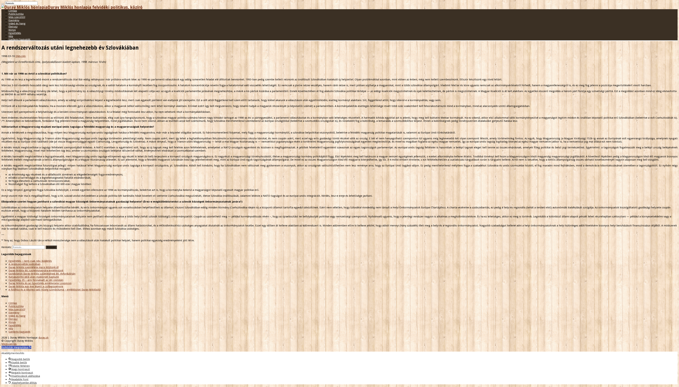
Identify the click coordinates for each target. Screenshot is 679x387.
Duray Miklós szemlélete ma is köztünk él (33, 267)
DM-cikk (21, 56)
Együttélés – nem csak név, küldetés (30, 261)
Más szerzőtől (16, 17)
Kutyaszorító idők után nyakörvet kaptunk (33, 276)
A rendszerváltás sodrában (24, 264)
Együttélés (14, 33)
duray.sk (43, 337)
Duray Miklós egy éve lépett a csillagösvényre (35, 286)
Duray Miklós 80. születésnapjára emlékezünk (35, 270)
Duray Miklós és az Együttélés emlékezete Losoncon (39, 283)
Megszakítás (9, 344)
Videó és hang (16, 23)
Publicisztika (16, 14)
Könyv (12, 30)
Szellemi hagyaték (19, 39)
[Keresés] (2, 4)
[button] (16, 347)
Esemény (13, 20)
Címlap (12, 10)
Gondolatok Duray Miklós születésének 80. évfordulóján (41, 273)
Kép (10, 36)
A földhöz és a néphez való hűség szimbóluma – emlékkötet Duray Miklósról (54, 289)
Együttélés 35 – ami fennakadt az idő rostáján (35, 280)
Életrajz (13, 26)
